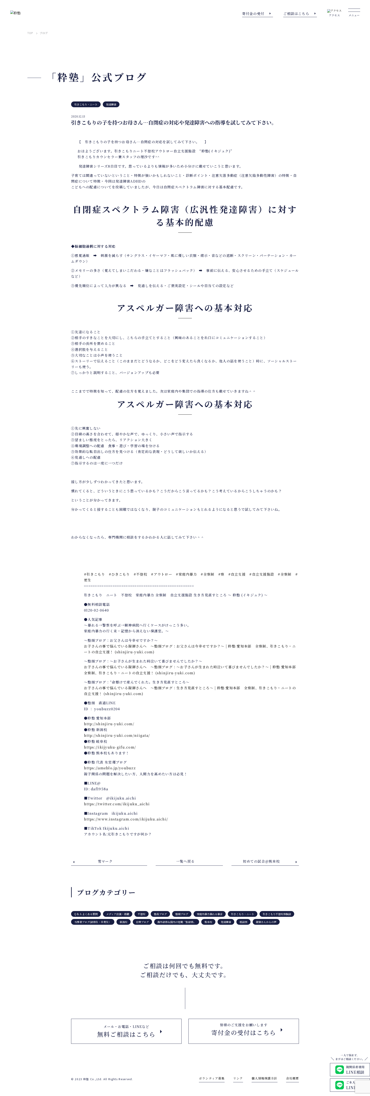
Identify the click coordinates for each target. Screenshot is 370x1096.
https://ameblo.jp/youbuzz (110, 767)
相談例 (243, 922)
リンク (238, 1078)
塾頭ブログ (181, 914)
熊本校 (208, 922)
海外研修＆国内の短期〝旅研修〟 (176, 922)
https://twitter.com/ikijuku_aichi (117, 803)
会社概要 (292, 1078)
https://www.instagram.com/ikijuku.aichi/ (126, 819)
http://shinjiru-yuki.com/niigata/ (117, 735)
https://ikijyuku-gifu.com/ (110, 747)
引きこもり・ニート (85, 104)
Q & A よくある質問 (86, 914)
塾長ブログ (160, 914)
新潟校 (123, 922)
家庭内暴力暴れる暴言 (209, 914)
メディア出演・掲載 (117, 914)
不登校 (141, 914)
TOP (30, 33)
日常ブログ (142, 922)
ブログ (44, 33)
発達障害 (111, 104)
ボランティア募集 (212, 1078)
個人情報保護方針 (265, 1078)
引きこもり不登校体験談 (277, 914)
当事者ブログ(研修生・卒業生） (92, 922)
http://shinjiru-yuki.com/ (109, 723)
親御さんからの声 (266, 922)
